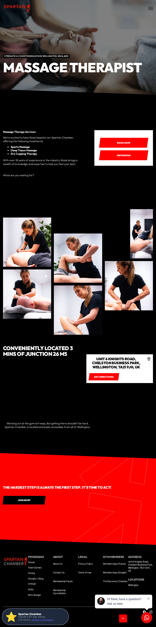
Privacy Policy (85, 563)
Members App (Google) (114, 572)
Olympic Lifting (35, 578)
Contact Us (59, 572)
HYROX (32, 583)
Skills (30, 589)
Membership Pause (63, 581)
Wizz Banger (34, 595)
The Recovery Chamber (115, 581)
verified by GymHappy (42, 619)
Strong (31, 573)
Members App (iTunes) (114, 563)
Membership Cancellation (59, 592)
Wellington (133, 585)
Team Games (34, 567)
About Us (57, 563)
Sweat (31, 562)
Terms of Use (84, 572)
